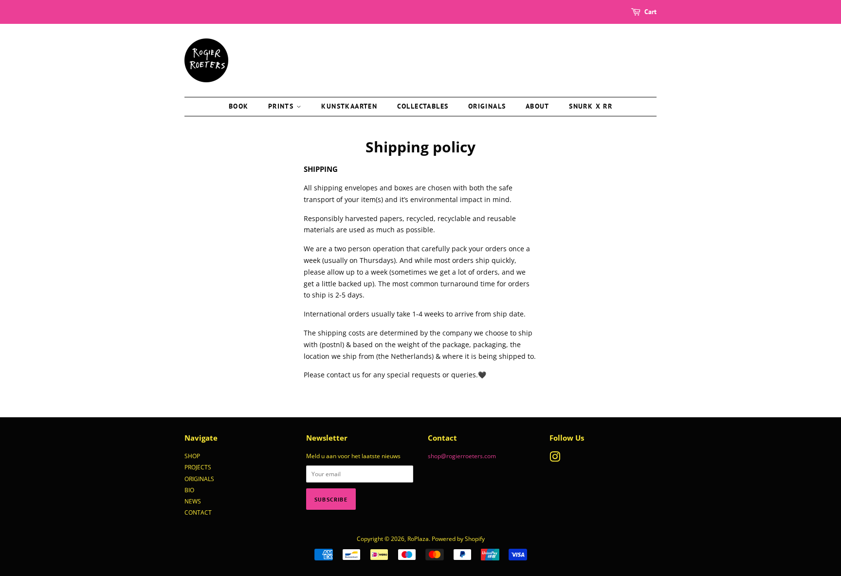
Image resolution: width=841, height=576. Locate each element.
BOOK (239, 106)
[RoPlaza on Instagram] (554, 459)
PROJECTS (197, 467)
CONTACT (198, 512)
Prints (282, 106)
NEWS (192, 501)
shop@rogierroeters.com (462, 456)
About (537, 106)
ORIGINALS (199, 479)
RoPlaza (418, 538)
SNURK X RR (590, 106)
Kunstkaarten (349, 106)
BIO (189, 490)
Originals (487, 106)
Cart (650, 11)
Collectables (423, 106)
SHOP (192, 456)
